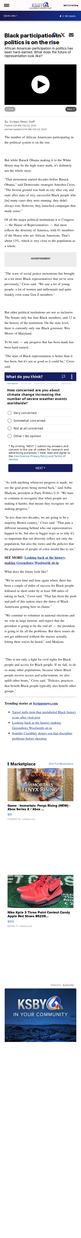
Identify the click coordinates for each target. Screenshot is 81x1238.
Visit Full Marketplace (61, 764)
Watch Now (70, 5)
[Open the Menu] (6, 5)
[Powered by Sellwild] (68, 985)
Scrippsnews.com (45, 703)
